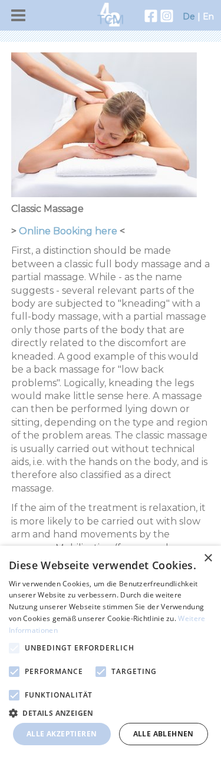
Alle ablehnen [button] (163, 734)
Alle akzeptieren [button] (62, 734)
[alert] (110, 651)
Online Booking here (68, 231)
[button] (110, 712)
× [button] (207, 558)
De (189, 16)
